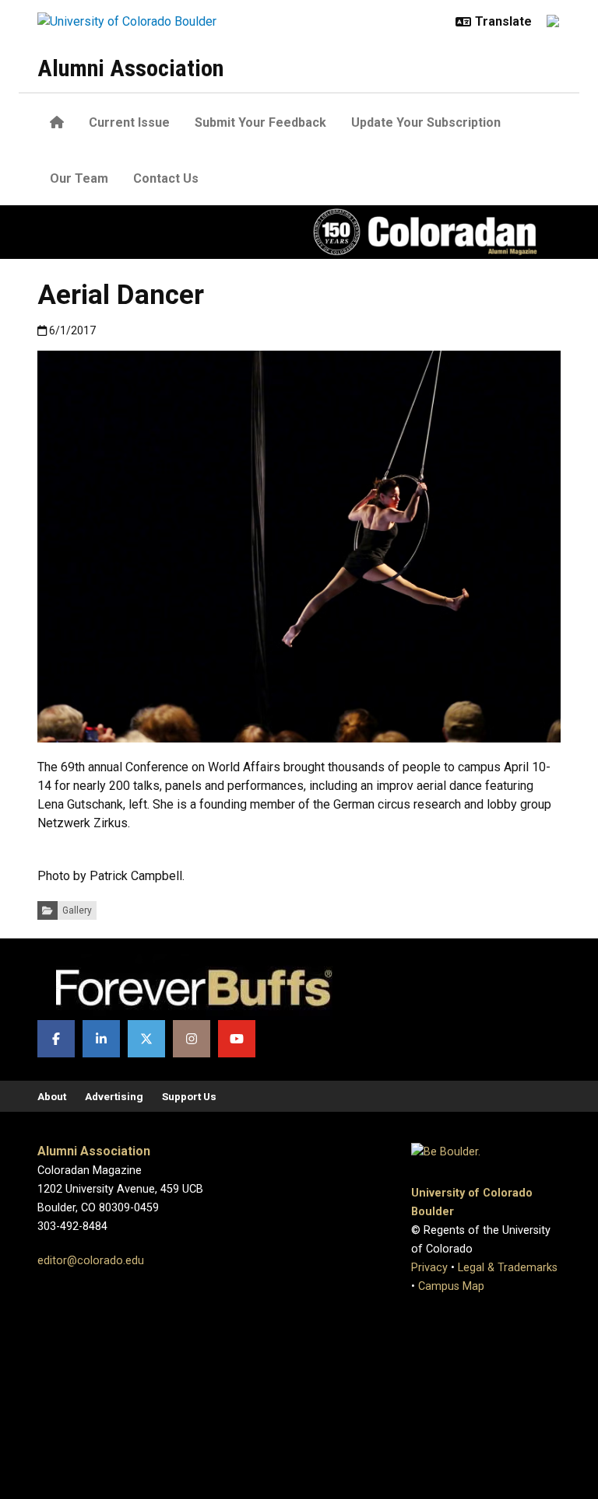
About (51, 1096)
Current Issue (129, 122)
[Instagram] (191, 1038)
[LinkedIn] (101, 1038)
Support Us (189, 1096)
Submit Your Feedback (260, 122)
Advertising (114, 1096)
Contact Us (166, 178)
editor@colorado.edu (90, 1260)
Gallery (77, 910)
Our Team (79, 178)
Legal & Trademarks (508, 1267)
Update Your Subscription (426, 122)
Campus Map (451, 1286)
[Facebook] (56, 1038)
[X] (146, 1038)
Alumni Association (130, 68)
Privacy (429, 1267)
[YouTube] (236, 1038)
